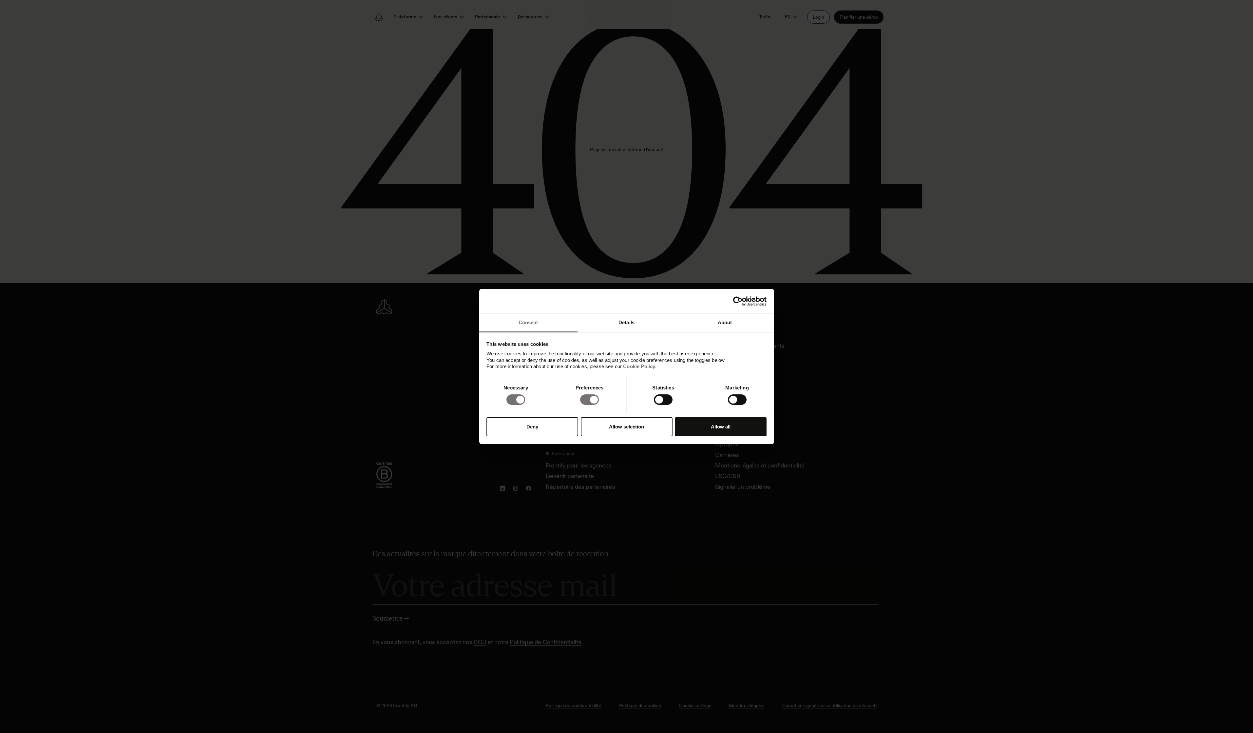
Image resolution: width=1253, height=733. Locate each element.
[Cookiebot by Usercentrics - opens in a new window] (738, 301)
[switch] (589, 399)
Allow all (721, 426)
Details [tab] (626, 322)
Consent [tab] (528, 322)
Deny (532, 426)
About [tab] (725, 322)
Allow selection (626, 426)
